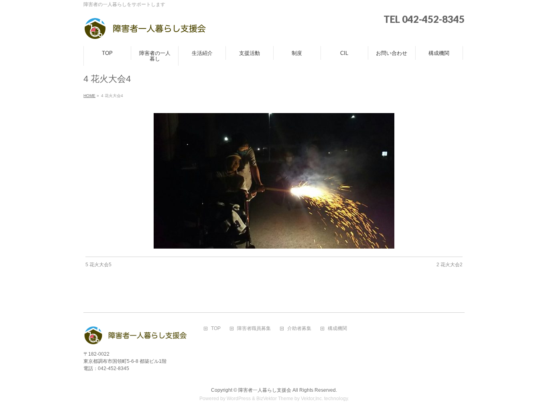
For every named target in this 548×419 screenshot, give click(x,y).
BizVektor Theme (274, 398)
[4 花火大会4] (274, 181)
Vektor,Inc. (312, 398)
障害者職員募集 (254, 328)
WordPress (239, 398)
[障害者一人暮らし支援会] (145, 31)
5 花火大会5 (98, 264)
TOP (216, 328)
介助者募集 (299, 328)
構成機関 (337, 328)
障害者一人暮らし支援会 (264, 390)
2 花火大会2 (449, 264)
